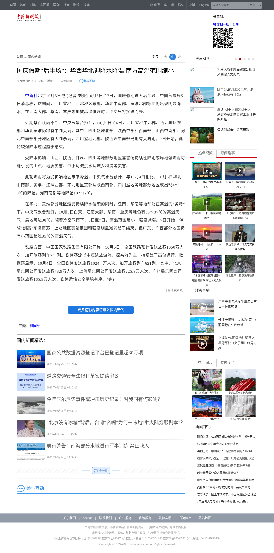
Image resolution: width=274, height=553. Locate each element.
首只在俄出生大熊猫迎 (207, 392)
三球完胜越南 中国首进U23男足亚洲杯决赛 (224, 465)
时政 (33, 5)
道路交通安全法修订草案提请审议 (83, 376)
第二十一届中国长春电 (207, 419)
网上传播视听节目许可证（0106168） (77, 538)
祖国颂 (34, 326)
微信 (181, 5)
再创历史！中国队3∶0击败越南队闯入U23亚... (226, 451)
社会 (66, 5)
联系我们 (105, 518)
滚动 (23, 5)
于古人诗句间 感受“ (240, 419)
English (204, 5)
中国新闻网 (65, 80)
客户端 (169, 5)
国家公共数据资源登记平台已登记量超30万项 (95, 352)
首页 (13, 5)
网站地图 (204, 518)
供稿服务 (145, 518)
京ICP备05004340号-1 (177, 538)
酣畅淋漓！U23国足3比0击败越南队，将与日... (226, 436)
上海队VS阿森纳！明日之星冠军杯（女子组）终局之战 (237, 343)
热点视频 (205, 153)
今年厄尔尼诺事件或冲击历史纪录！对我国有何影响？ (104, 399)
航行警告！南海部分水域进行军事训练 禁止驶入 (98, 445)
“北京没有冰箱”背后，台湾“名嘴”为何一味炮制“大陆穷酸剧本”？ (116, 422)
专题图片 (227, 363)
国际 (56, 5)
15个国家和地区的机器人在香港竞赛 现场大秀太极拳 (206, 280)
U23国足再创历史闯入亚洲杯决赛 (217, 443)
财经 (76, 5)
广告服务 (125, 518)
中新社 (31, 96)
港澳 (86, 5)
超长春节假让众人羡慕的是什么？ (218, 472)
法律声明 (165, 518)
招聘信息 (185, 518)
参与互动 (89, 80)
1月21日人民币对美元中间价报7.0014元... (222, 501)
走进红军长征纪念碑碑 (240, 392)
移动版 (155, 5)
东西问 (45, 5)
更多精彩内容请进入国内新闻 (100, 310)
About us (86, 518)
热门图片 (205, 363)
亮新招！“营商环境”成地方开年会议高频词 (223, 487)
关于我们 (69, 518)
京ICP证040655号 (113, 538)
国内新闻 (34, 57)
